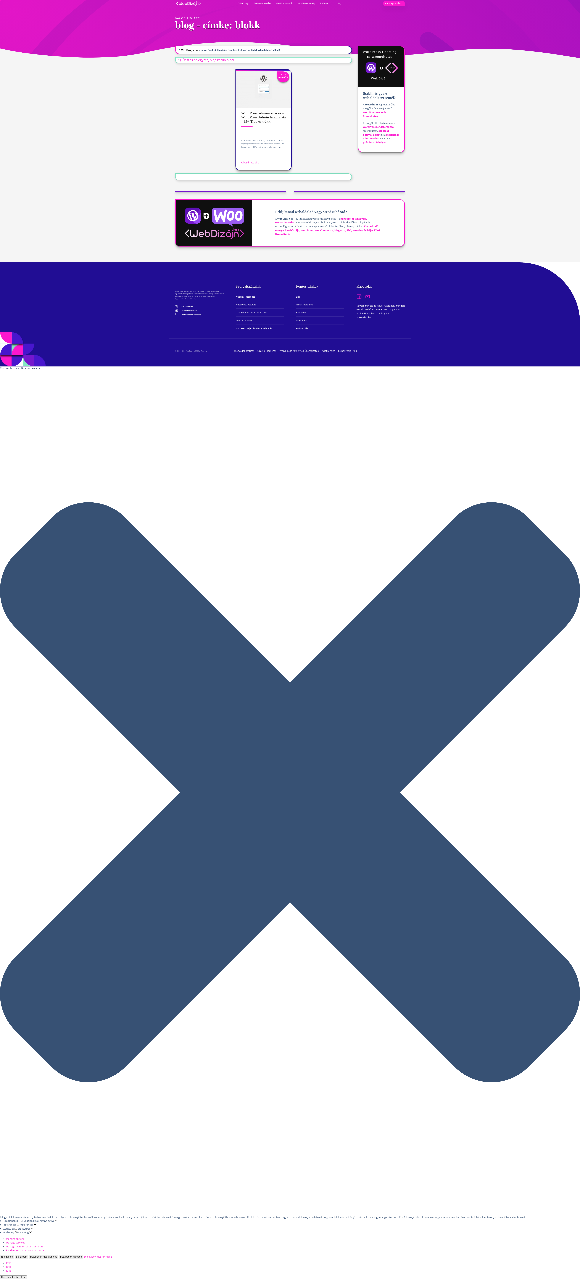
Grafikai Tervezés (266, 351)
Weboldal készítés (262, 3)
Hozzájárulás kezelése (13, 1277)
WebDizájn (243, 3)
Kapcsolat (301, 312)
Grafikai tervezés (284, 3)
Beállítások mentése (71, 1256)
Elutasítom (21, 1256)
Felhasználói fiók (304, 304)
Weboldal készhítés (245, 296)
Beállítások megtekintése (43, 1256)
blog (339, 3)
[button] (290, 792)
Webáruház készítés (246, 304)
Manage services (15, 1242)
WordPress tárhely (306, 3)
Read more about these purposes (25, 1250)
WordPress (301, 320)
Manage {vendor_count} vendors (24, 1246)
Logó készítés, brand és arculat (251, 312)
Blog (298, 296)
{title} (9, 1263)
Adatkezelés (328, 351)
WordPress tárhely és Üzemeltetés (299, 351)
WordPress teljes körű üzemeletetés (254, 328)
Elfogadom (7, 1256)
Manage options (15, 1238)
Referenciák (326, 3)
